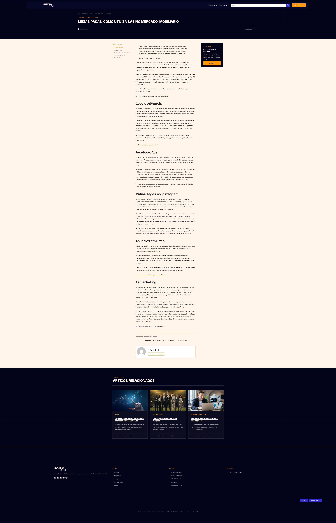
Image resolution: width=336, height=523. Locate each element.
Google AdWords (118, 47)
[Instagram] (55, 478)
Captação (117, 414)
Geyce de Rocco (194, 435)
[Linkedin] (61, 478)
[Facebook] (58, 478)
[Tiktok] (66, 478)
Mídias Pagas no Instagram (122, 52)
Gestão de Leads (202, 414)
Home (79, 13)
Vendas (97, 17)
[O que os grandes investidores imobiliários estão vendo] (130, 400)
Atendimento (85, 13)
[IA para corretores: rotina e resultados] (206, 400)
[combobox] (258, 5)
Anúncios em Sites (119, 55)
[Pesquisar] (288, 5)
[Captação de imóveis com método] (168, 400)
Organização (89, 17)
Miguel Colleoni (119, 435)
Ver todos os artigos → (156, 354)
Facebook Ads (118, 50)
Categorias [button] (211, 5)
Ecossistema (223, 5)
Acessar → (212, 63)
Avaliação (155, 414)
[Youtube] (63, 478)
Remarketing (117, 58)
